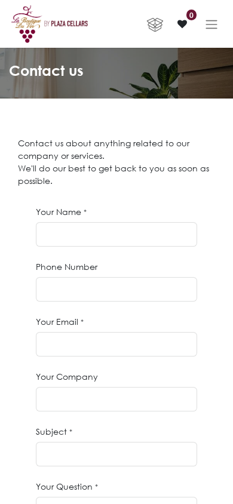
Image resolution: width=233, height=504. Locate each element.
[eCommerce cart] (154, 24)
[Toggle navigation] (211, 24)
